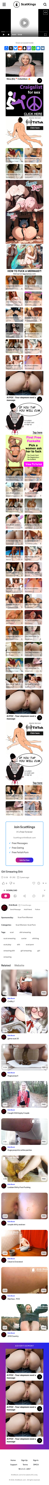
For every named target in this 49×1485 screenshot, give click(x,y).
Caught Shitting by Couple (18, 1113)
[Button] (5, 896)
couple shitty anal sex (16, 1224)
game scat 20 (13, 1038)
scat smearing (9, 938)
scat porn (30, 944)
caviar (24, 938)
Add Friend (28, 909)
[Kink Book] (4, 908)
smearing (7, 957)
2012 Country (13, 1336)
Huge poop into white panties (20, 1150)
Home (13, 1460)
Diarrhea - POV (14, 1299)
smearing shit (9, 950)
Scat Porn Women (25, 917)
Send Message (15, 909)
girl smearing (26, 950)
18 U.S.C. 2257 (24, 1469)
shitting (35, 938)
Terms (25, 1464)
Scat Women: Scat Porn (26, 925)
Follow (37, 909)
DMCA (36, 1464)
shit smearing (25, 932)
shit (18, 944)
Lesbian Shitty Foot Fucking (19, 1187)
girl (38, 950)
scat (12, 932)
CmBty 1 (11, 1001)
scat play (7, 944)
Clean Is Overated (15, 1261)
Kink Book (13, 905)
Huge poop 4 (13, 1076)
